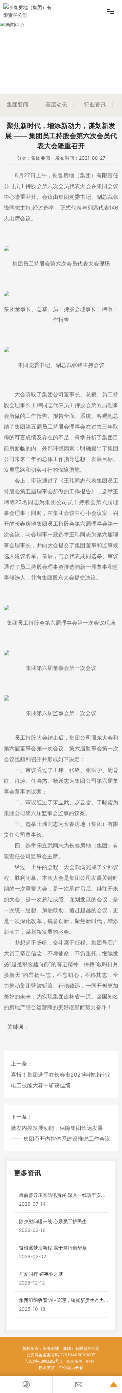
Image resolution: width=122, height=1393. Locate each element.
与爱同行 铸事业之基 (41, 1274)
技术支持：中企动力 (57, 1367)
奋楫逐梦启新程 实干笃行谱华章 (53, 1247)
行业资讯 (95, 104)
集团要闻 (17, 104)
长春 (79, 1367)
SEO (90, 1361)
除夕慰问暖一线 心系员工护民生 (53, 1221)
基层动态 (56, 104)
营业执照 (74, 1361)
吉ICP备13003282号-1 (43, 1361)
